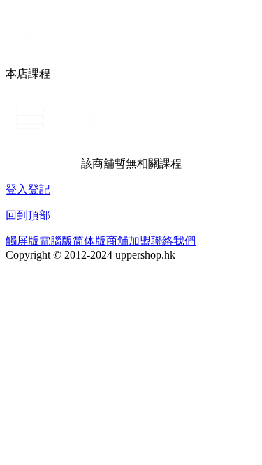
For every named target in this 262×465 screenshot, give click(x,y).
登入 (17, 189)
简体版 (89, 241)
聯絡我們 (173, 241)
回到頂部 (28, 215)
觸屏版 (22, 241)
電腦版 (56, 241)
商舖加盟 (128, 241)
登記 (39, 189)
